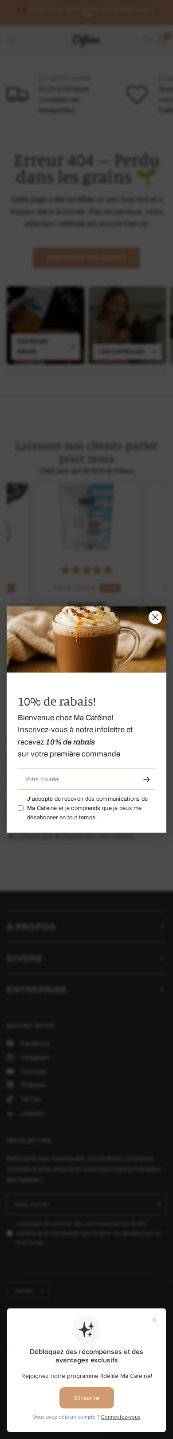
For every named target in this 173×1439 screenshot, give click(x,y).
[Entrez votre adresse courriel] (146, 779)
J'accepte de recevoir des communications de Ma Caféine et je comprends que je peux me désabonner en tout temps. (87, 808)
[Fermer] (155, 617)
